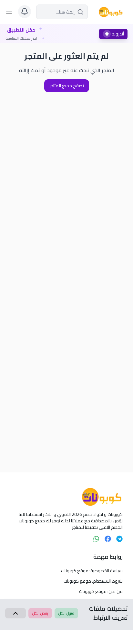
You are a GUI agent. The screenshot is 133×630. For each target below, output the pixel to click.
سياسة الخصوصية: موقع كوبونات (92, 571)
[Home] (66, 497)
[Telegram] (119, 539)
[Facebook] (108, 539)
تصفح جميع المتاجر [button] (66, 86)
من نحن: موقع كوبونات (101, 591)
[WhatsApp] (96, 539)
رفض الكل (40, 613)
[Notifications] (24, 11)
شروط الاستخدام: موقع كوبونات (93, 581)
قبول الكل (66, 613)
